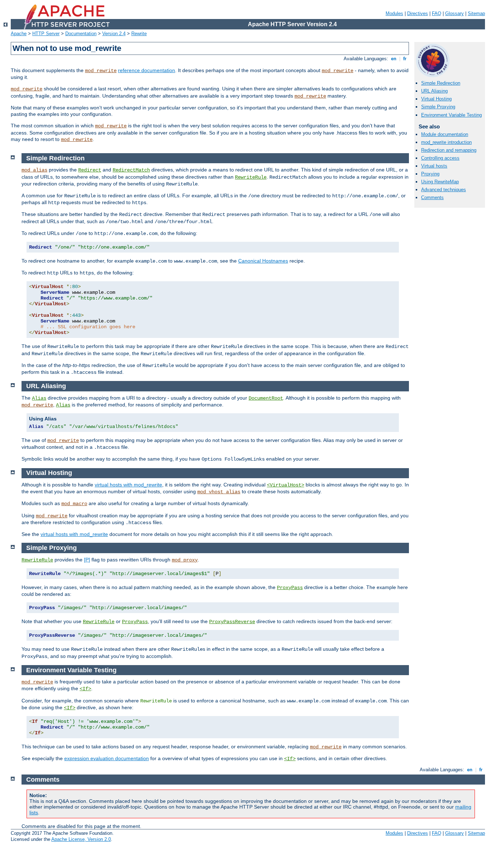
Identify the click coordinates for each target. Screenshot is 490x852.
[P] (87, 559)
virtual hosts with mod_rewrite (128, 485)
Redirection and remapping (448, 150)
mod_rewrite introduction (446, 142)
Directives (417, 13)
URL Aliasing (434, 91)
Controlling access (440, 158)
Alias (39, 398)
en (394, 58)
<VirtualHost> (285, 485)
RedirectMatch (131, 170)
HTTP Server (46, 33)
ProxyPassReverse (232, 622)
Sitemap (476, 13)
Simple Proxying (438, 106)
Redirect (89, 170)
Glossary (454, 13)
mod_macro (74, 504)
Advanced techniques (443, 189)
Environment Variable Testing (451, 115)
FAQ (436, 13)
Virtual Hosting (436, 99)
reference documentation (146, 70)
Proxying (430, 173)
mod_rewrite (101, 71)
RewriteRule (251, 177)
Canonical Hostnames (263, 261)
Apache (19, 33)
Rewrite (139, 33)
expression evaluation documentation (106, 758)
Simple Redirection (440, 83)
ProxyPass (290, 587)
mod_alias (34, 170)
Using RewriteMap (440, 181)
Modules (394, 13)
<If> (85, 689)
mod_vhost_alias (218, 492)
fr (405, 58)
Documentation (80, 33)
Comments (432, 197)
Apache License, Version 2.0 (81, 839)
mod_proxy (185, 560)
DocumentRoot (266, 398)
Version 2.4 (114, 33)
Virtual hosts (434, 166)
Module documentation (444, 134)
